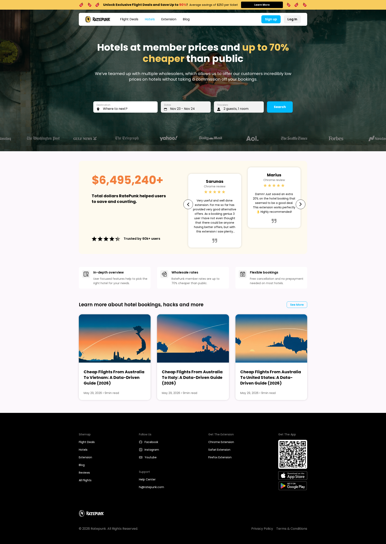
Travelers (222, 105)
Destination (103, 105)
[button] (125, 107)
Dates (167, 105)
